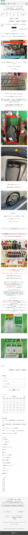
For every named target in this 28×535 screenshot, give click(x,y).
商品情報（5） (5, 473)
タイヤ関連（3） (5, 439)
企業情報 (14, 518)
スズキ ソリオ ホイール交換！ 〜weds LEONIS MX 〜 (13, 430)
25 (10, 409)
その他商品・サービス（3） (7, 465)
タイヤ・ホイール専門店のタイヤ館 (3, 14)
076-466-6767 (10, 8)
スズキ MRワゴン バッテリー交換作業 (10, 428)
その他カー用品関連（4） (7, 462)
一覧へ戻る (18, 21)
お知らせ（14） (5, 470)
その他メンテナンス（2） (7, 447)
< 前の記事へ (11, 21)
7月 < (4, 396)
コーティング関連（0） (6, 457)
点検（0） (4, 449)
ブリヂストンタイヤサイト (7, 522)
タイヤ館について (8, 511)
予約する (14, 533)
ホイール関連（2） (6, 441)
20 (17, 407)
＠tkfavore (19, 287)
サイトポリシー (7, 517)
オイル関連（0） (5, 444)
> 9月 (24, 396)
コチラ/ (20, 278)
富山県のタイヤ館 (10, 14)
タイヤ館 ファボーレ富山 (10, 3)
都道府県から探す (7, 14)
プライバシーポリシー (19, 515)
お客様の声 (21, 511)
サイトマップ (8, 515)
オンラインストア (13, 524)
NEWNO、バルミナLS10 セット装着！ (9, 433)
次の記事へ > (23, 21)
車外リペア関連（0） (6, 460)
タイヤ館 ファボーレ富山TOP (14, 14)
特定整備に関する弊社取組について (18, 517)
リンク (13, 515)
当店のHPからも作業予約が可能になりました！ (14, 292)
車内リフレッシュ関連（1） (7, 455)
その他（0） (4, 468)
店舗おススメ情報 (18, 14)
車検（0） (4, 452)
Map (23, 9)
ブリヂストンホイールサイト (19, 522)
